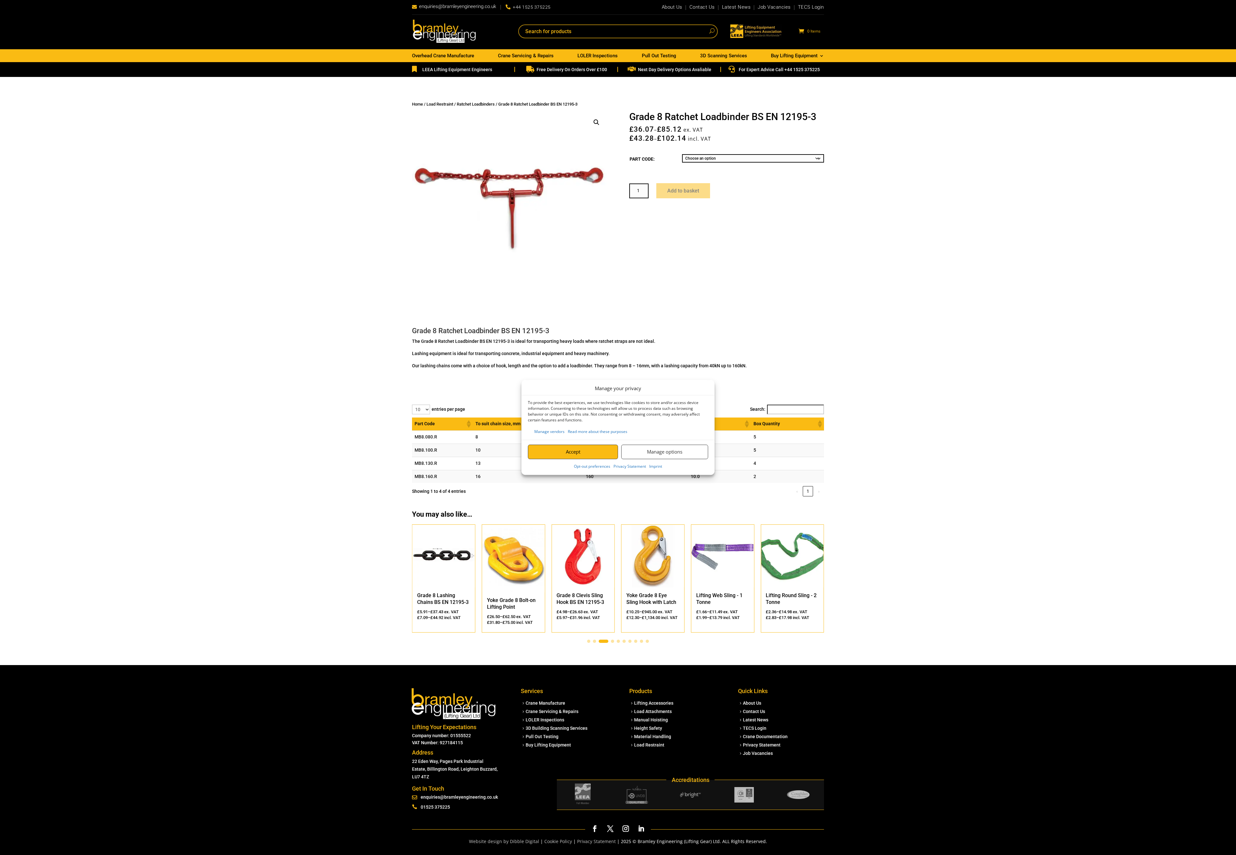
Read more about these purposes (597, 431)
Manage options (664, 451)
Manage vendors (549, 431)
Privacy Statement (629, 466)
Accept (573, 451)
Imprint (655, 466)
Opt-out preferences (592, 466)
